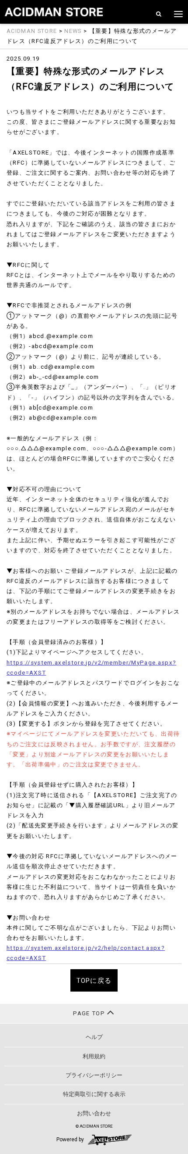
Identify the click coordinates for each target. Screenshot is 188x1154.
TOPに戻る (94, 981)
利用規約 (94, 1056)
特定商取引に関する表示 (94, 1094)
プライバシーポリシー (94, 1075)
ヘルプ (94, 1037)
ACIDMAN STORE (32, 31)
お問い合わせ (94, 1113)
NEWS (72, 31)
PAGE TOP (90, 1013)
